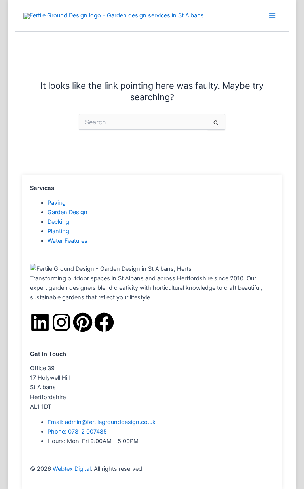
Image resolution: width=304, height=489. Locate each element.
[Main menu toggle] (272, 16)
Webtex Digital (72, 468)
